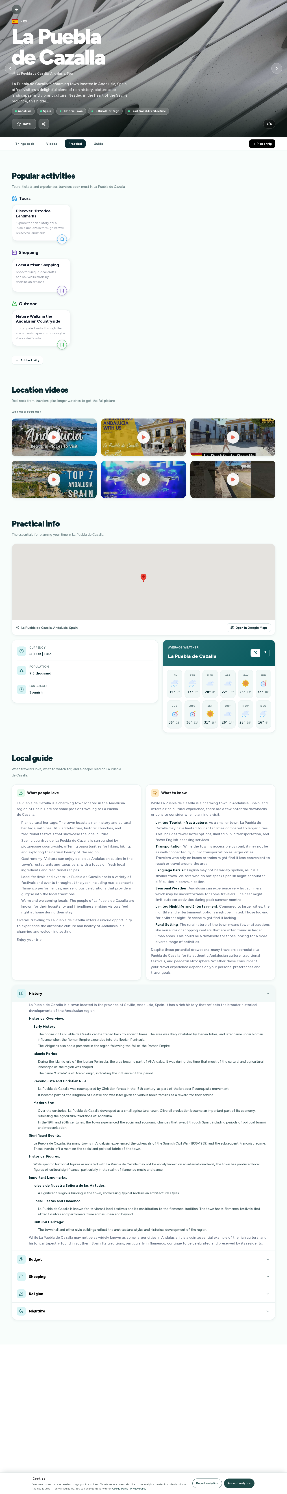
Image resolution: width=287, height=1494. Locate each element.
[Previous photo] (10, 68)
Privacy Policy (138, 1488)
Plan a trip (264, 143)
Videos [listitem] (51, 143)
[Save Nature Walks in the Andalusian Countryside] (62, 344)
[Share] (44, 124)
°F (264, 652)
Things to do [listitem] (25, 143)
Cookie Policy (120, 1488)
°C (255, 652)
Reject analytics (207, 1483)
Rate (27, 124)
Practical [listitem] (75, 143)
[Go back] (17, 9)
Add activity (29, 360)
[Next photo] (276, 68)
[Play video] (54, 437)
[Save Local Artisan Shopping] (62, 290)
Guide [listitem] (98, 143)
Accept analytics (239, 1483)
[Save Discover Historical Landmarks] (62, 239)
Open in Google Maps (251, 627)
